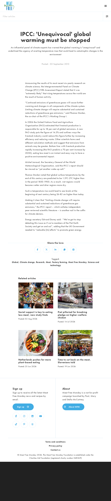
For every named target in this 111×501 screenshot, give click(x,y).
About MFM (74, 407)
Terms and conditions (55, 441)
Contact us (55, 450)
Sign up (21, 407)
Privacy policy (55, 445)
